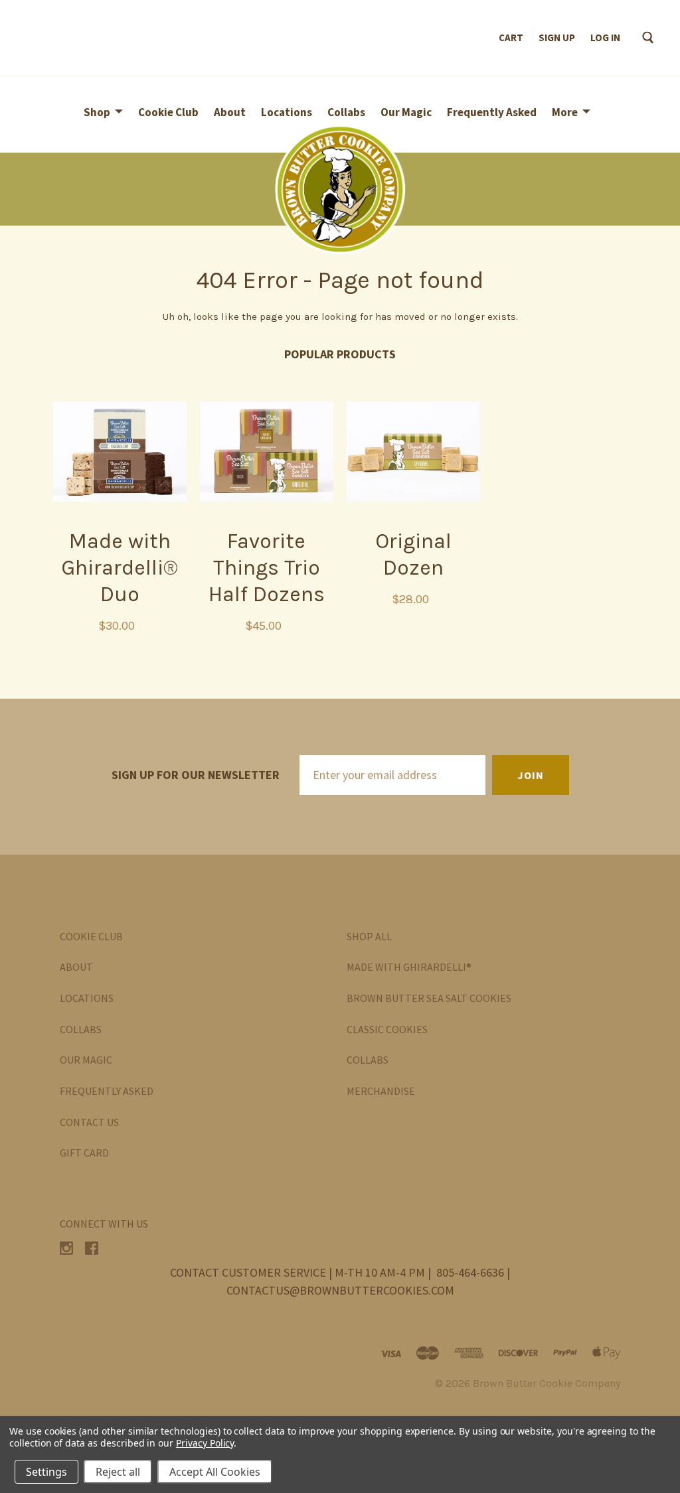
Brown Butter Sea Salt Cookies (429, 998)
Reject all (118, 1471)
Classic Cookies (387, 1029)
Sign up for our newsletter (196, 774)
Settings (46, 1471)
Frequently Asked (492, 112)
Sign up (557, 37)
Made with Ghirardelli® (409, 966)
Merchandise (381, 1091)
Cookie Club (168, 112)
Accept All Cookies (214, 1471)
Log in (605, 37)
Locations (286, 112)
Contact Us (89, 1122)
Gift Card (84, 1152)
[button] (340, 189)
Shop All (369, 936)
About (230, 112)
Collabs (346, 112)
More (565, 112)
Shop (97, 112)
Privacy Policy (205, 1443)
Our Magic (406, 112)
